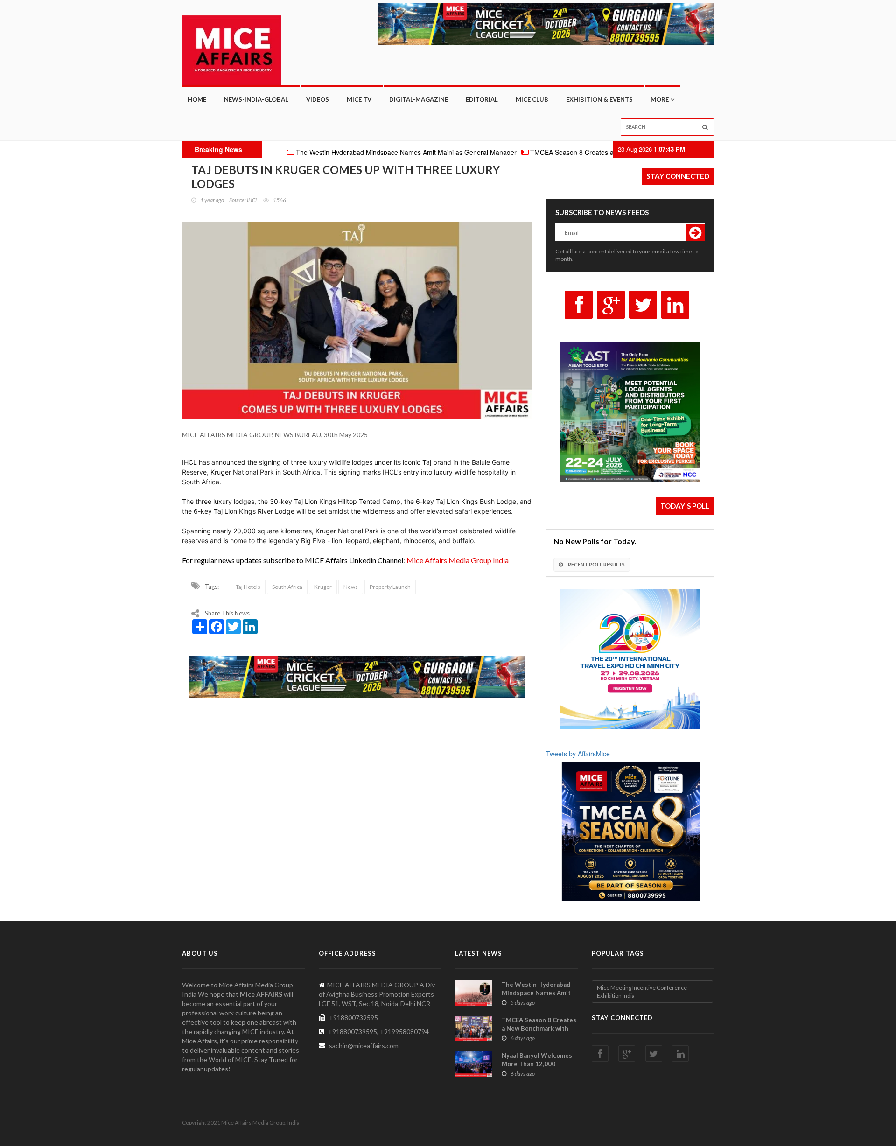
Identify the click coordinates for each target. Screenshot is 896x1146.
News (350, 586)
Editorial (482, 99)
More (660, 99)
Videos (317, 99)
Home (197, 99)
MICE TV (359, 99)
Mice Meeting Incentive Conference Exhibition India (642, 991)
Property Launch (390, 586)
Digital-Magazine (418, 99)
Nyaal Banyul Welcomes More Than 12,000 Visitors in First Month (537, 1064)
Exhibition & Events (599, 99)
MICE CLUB (532, 99)
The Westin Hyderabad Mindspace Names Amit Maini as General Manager (353, 152)
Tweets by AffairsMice (578, 753)
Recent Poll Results (596, 564)
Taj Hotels (248, 586)
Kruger (323, 586)
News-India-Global (256, 99)
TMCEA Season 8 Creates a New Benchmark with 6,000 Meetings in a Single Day (598, 152)
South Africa (287, 586)
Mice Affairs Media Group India (457, 560)
